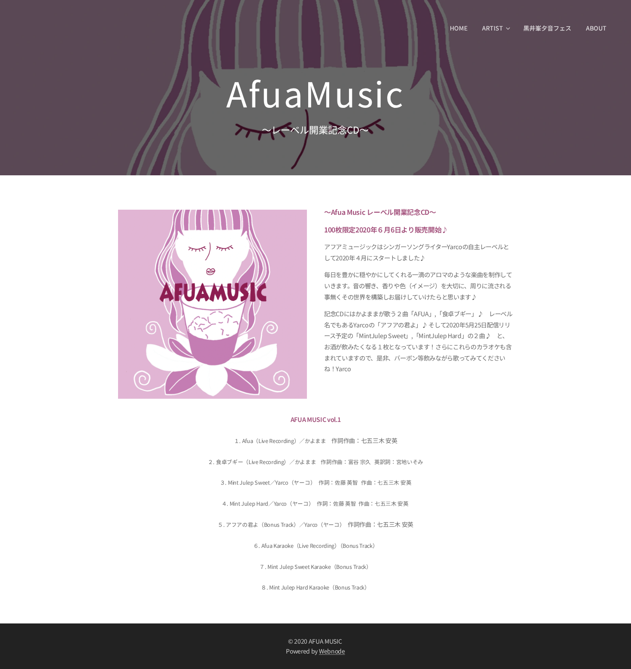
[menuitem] (459, 28)
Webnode (332, 651)
